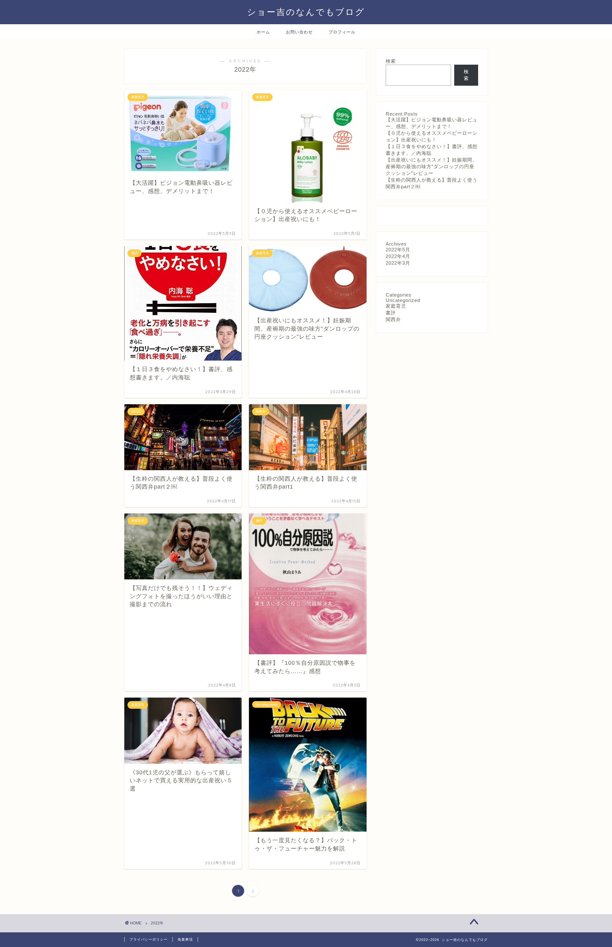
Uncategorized (403, 300)
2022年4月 (398, 256)
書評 (391, 312)
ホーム (263, 31)
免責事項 (185, 939)
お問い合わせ (299, 31)
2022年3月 (398, 263)
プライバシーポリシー (148, 939)
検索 (391, 61)
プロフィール (342, 31)
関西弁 (393, 319)
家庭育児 (396, 306)
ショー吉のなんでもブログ (306, 11)
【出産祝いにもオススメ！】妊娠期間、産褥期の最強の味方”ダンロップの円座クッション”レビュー (431, 166)
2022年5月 (398, 249)
